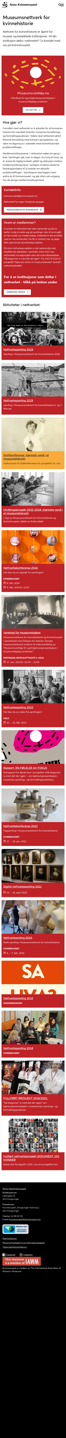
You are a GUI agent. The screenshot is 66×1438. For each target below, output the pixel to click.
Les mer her (31, 110)
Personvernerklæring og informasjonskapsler (23, 1243)
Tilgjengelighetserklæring (14, 1247)
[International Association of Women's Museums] (21, 1265)
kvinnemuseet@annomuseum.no (25, 1219)
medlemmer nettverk (16, 292)
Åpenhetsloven (9, 1239)
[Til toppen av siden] (62, 1393)
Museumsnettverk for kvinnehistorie (22, 210)
